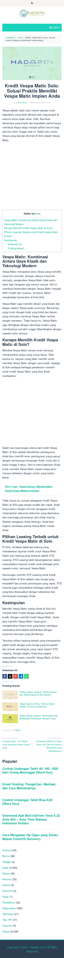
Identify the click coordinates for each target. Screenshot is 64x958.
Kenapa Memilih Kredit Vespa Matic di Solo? (28, 228)
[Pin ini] (15, 676)
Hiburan (6, 879)
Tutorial (6, 925)
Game (5, 873)
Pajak (5, 896)
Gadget (6, 862)
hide (37, 213)
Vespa (17, 730)
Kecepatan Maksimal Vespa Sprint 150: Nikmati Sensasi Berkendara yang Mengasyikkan (49, 744)
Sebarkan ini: (15, 244)
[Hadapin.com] (32, 13)
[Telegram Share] (21, 676)
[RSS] (32, 3)
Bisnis (5, 856)
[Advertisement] (32, 176)
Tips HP (7, 920)
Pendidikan (8, 902)
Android (6, 850)
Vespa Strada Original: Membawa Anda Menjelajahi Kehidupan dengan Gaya (38, 717)
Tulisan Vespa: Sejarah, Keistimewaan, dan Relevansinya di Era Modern (38, 693)
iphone (6, 885)
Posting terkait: (16, 248)
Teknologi (7, 914)
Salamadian (9, 908)
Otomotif (7, 891)
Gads (5, 868)
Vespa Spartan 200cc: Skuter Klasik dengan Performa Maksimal (36, 705)
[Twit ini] (10, 676)
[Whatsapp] (26, 676)
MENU (56, 27)
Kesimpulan (10, 240)
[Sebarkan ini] (4, 676)
